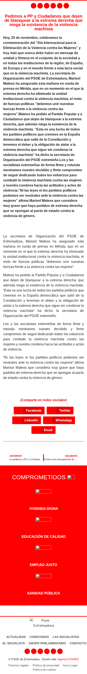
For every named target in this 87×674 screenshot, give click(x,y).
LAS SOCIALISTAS (66, 637)
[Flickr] (60, 5)
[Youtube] (53, 5)
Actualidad (16, 637)
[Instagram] (40, 5)
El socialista (14, 643)
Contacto (78, 643)
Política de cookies (44, 669)
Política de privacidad (46, 665)
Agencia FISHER (68, 659)
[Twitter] (46, 5)
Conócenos (39, 637)
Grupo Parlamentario (47, 643)
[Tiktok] (66, 5)
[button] (82, 6)
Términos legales (18, 665)
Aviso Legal (70, 665)
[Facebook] (33, 5)
